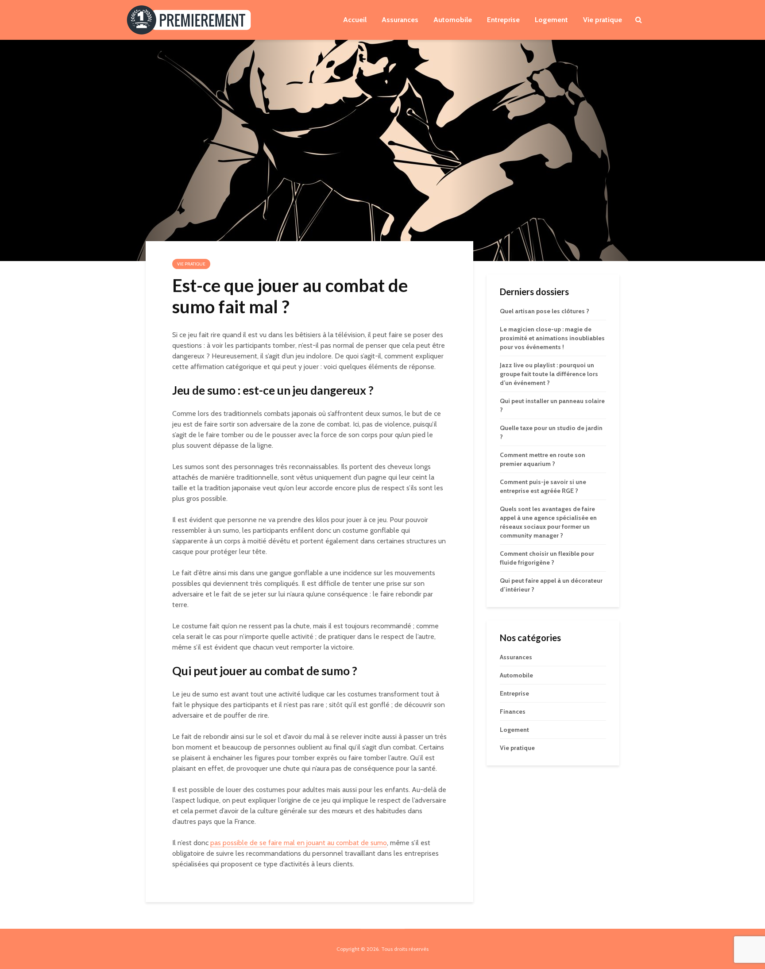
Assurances (400, 19)
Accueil (355, 19)
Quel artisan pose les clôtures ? (544, 311)
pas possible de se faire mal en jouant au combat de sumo (298, 842)
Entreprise (503, 19)
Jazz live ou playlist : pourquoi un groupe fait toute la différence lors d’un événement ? (549, 374)
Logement (551, 19)
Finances (512, 711)
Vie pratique (602, 19)
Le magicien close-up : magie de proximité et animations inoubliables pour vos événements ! (552, 338)
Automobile (452, 19)
